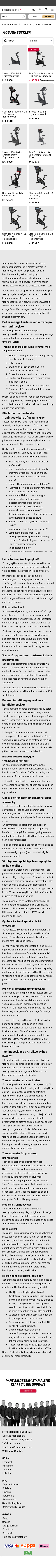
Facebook (7, 1461)
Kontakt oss (8, 1529)
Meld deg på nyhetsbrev (14, 1536)
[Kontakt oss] (34, 10)
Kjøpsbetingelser (10, 1484)
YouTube (6, 1469)
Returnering (8, 1495)
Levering (6, 1491)
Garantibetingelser (11, 1503)
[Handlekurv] (45, 10)
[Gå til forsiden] (12, 10)
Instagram (7, 1465)
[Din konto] (40, 10)
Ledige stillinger (10, 1525)
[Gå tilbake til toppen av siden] (1, 1558)
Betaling (6, 1488)
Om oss (6, 1521)
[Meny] (50, 10)
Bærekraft (7, 1533)
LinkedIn (6, 1473)
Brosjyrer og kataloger (13, 1506)
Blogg (5, 1518)
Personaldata (9, 1499)
